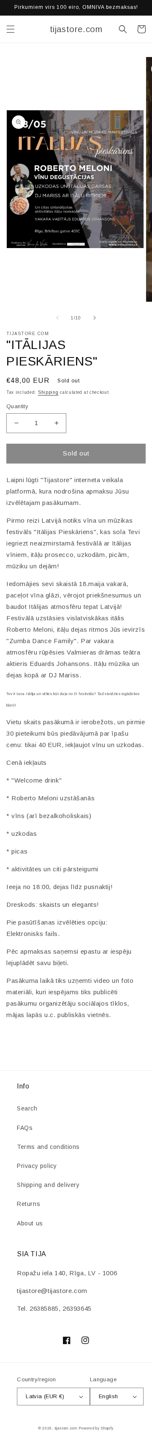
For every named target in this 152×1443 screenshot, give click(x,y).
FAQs (25, 1127)
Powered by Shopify (96, 1428)
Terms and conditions (48, 1146)
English (108, 1396)
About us (30, 1223)
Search (27, 1108)
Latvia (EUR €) (45, 1396)
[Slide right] (94, 317)
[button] (10, 29)
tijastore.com (65, 1428)
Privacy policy (37, 1165)
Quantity (17, 406)
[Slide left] (57, 317)
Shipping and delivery (48, 1184)
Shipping (48, 392)
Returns (28, 1203)
